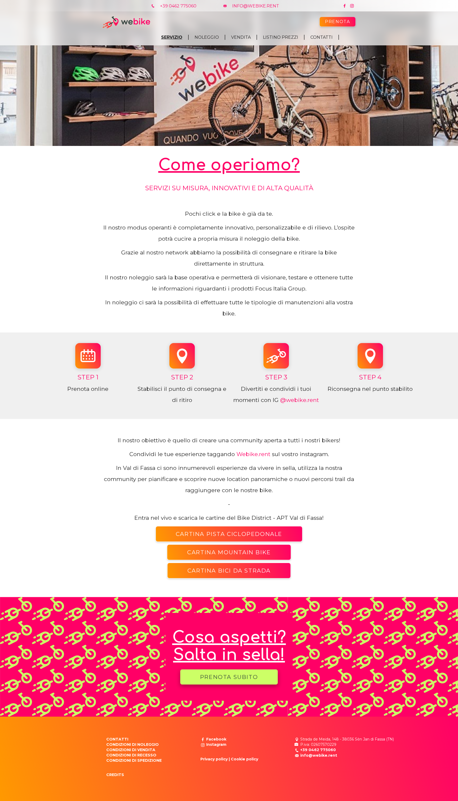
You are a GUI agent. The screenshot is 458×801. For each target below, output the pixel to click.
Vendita (241, 37)
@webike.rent (299, 400)
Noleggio (207, 37)
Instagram (216, 744)
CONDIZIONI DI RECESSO (131, 755)
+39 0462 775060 (177, 5)
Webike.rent (253, 454)
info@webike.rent (318, 755)
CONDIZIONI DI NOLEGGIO (132, 744)
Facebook (216, 739)
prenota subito (229, 677)
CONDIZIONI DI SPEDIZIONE (134, 760)
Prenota (337, 21)
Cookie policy (244, 759)
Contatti (321, 37)
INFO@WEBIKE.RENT (255, 5)
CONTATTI (117, 739)
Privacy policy (214, 759)
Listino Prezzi (280, 37)
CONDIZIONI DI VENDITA (130, 749)
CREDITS (115, 774)
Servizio (171, 37)
